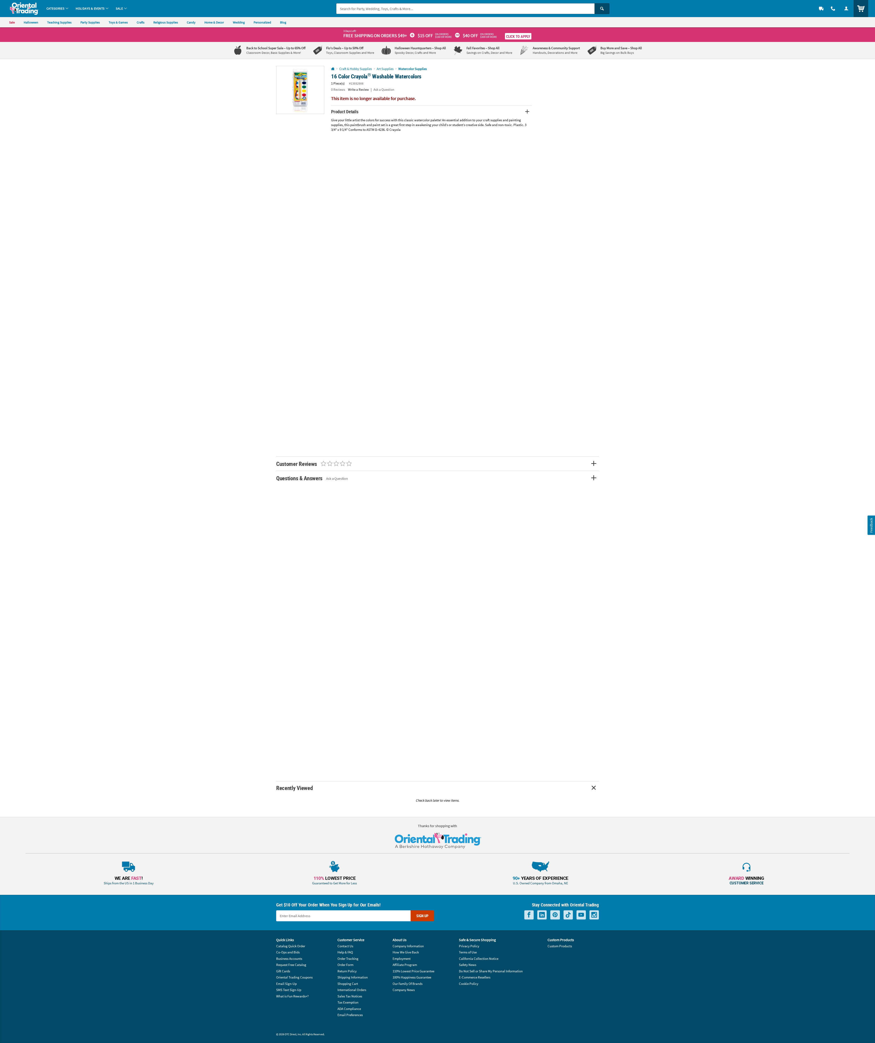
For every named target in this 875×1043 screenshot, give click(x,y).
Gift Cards (283, 971)
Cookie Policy (468, 983)
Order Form (345, 965)
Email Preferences (350, 1015)
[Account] (846, 8)
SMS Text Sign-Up (288, 990)
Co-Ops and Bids (288, 952)
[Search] (602, 8)
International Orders (351, 990)
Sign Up (422, 915)
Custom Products (560, 946)
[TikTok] (568, 915)
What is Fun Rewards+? (292, 996)
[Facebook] (529, 915)
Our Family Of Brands (407, 983)
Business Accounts (289, 958)
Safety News (467, 965)
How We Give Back (406, 952)
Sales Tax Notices (349, 996)
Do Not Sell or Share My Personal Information (491, 971)
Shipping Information (352, 977)
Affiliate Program (405, 965)
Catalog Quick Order (290, 946)
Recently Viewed (294, 788)
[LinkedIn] (542, 915)
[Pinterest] (555, 915)
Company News (404, 990)
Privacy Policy (469, 946)
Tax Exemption (347, 1002)
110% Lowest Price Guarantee (413, 971)
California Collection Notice (478, 958)
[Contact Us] (833, 8)
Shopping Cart (347, 983)
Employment (402, 958)
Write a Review (358, 89)
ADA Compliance (349, 1009)
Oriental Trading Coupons (294, 977)
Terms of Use (468, 952)
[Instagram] (594, 915)
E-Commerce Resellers (474, 977)
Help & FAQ (345, 952)
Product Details (344, 111)
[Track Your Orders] (821, 8)
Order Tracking (347, 958)
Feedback (871, 525)
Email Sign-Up (286, 983)
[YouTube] (581, 915)
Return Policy (347, 971)
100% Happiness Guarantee (412, 977)
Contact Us (345, 946)
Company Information (408, 946)
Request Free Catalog (291, 965)
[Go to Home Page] (333, 69)
